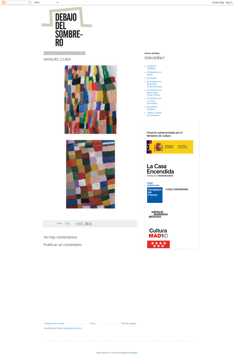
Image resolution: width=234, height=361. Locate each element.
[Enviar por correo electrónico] (77, 223)
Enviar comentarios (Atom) (69, 328)
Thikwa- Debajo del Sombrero (154, 114)
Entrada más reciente (54, 323)
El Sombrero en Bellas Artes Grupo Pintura (154, 92)
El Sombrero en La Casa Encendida (154, 101)
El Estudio (151, 78)
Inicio (92, 323)
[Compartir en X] (83, 223)
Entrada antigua (128, 323)
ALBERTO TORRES (152, 67)
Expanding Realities (152, 108)
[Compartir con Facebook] (87, 223)
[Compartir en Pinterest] (90, 223)
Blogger (133, 353)
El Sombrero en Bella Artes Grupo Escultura (154, 84)
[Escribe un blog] (80, 223)
